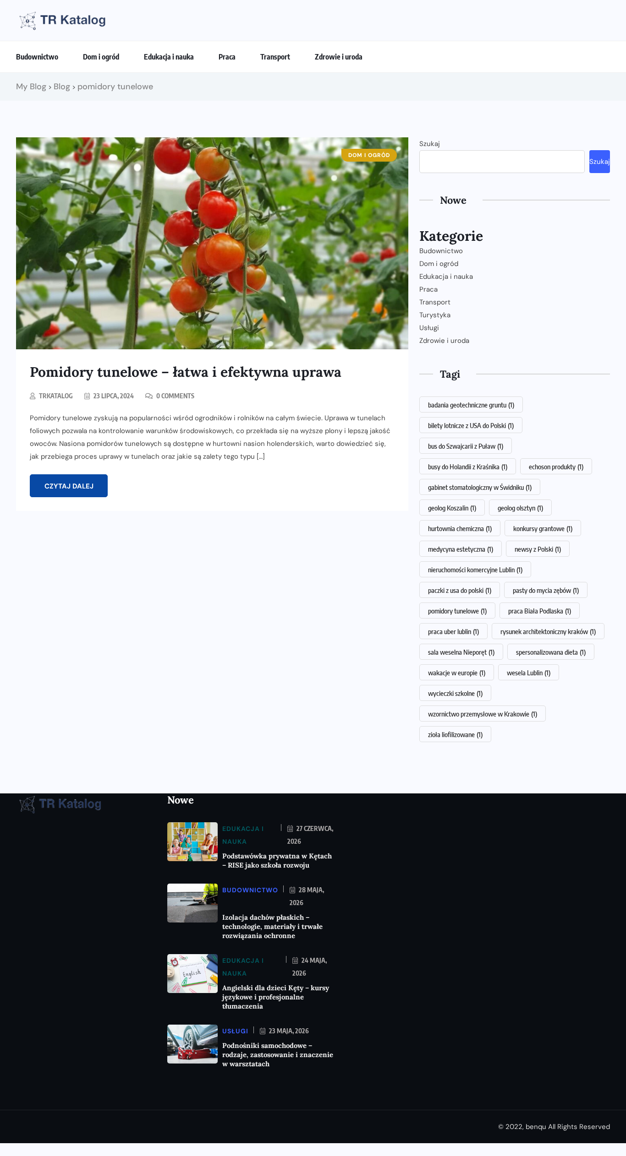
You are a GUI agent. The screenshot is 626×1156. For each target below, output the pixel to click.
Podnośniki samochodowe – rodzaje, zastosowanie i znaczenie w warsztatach (277, 1054)
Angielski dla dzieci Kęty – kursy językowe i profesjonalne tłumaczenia (275, 996)
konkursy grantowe (542, 528)
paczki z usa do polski (459, 590)
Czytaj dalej (68, 486)
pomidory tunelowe (457, 611)
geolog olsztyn (520, 508)
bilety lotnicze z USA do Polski (471, 425)
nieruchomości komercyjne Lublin (475, 569)
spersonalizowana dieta (551, 652)
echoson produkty (556, 466)
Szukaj (429, 143)
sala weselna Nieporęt (461, 652)
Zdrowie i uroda (338, 56)
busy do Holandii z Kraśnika (467, 466)
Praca (227, 56)
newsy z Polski (538, 549)
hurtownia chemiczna (460, 528)
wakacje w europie (456, 672)
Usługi (429, 327)
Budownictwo (37, 56)
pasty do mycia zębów (546, 590)
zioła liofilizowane (455, 734)
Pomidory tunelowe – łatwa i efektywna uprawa (185, 371)
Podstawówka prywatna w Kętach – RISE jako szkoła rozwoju (277, 860)
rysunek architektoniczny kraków (548, 631)
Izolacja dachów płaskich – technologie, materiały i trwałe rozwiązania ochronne (272, 926)
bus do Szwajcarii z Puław (465, 446)
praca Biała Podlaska (539, 611)
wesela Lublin (528, 672)
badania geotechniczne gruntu (471, 405)
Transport (275, 56)
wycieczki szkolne (455, 693)
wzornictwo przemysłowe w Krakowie (482, 714)
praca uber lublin (453, 631)
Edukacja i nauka (169, 56)
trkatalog (56, 396)
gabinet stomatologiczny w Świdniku (480, 487)
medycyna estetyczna (460, 549)
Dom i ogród (101, 56)
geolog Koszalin (452, 508)
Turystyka (434, 315)
